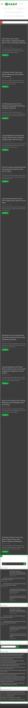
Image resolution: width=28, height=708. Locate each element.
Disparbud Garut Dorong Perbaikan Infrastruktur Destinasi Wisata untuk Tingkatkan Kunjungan (13, 337)
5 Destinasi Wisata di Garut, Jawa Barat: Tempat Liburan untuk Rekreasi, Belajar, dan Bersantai (12, 539)
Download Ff (11, 695)
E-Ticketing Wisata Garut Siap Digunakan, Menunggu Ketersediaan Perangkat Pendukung (13, 106)
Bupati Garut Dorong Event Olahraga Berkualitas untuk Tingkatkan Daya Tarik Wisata (13, 402)
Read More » (5, 55)
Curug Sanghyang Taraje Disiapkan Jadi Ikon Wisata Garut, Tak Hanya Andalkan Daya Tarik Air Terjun (13, 137)
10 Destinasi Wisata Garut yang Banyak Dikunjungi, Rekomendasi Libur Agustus (12, 74)
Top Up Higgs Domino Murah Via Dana (16, 699)
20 (18, 556)
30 (21, 557)
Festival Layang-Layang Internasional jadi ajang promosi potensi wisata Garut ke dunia (14, 169)
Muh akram (3, 697)
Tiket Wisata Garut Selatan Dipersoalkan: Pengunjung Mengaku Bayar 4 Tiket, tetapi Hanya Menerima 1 (18, 573)
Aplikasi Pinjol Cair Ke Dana (14, 697)
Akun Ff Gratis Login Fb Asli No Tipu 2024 (15, 692)
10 (15, 556)
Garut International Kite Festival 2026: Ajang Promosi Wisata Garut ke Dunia (14, 200)
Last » (2, 559)
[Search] (24, 564)
